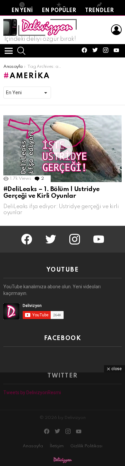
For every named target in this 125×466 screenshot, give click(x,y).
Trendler (99, 10)
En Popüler (59, 10)
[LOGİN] (116, 29)
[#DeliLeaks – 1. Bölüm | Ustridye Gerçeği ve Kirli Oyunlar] (62, 148)
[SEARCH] (21, 50)
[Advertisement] (62, 419)
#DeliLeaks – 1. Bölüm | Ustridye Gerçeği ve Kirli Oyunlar (51, 192)
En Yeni (22, 10)
